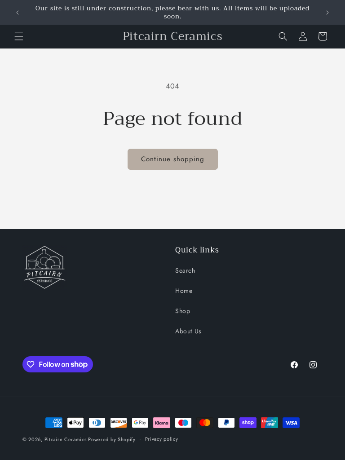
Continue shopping (172, 159)
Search (185, 270)
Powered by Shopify (112, 439)
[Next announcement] (327, 12)
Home (183, 290)
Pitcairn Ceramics (66, 439)
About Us (188, 331)
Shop (182, 310)
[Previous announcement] (17, 12)
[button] (19, 36)
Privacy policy (161, 438)
